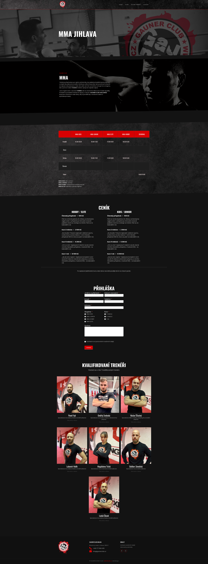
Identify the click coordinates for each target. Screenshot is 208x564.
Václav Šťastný (136, 415)
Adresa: (88, 305)
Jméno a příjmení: (92, 293)
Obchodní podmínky (126, 547)
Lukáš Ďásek (104, 515)
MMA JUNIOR (90, 316)
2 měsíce (109, 314)
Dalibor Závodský (136, 466)
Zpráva (87, 326)
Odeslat (88, 347)
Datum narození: (111, 293)
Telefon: (108, 299)
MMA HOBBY (90, 319)
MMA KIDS (89, 314)
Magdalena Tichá (103, 466)
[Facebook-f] (121, 550)
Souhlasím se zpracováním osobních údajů (100, 341)
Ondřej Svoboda (104, 415)
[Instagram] (125, 550)
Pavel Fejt (72, 415)
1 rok (107, 319)
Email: (87, 299)
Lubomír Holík (72, 466)
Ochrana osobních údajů (127, 545)
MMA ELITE (89, 321)
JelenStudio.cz (108, 561)
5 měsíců (109, 316)
